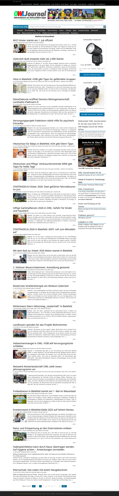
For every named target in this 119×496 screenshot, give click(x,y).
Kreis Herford (55, 4)
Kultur (61, 30)
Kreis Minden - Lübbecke (59, 81)
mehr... (74, 54)
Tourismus (74, 33)
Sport (75, 30)
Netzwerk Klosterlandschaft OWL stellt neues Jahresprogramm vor (37, 368)
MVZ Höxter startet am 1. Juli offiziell (33, 40)
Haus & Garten (52, 30)
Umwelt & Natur (83, 30)
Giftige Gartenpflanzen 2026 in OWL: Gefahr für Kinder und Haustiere (42, 209)
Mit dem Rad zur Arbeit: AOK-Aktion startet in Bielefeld (42, 250)
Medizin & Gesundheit (49, 33)
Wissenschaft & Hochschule (31, 33)
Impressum (16, 493)
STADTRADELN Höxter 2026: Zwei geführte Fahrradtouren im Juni (44, 188)
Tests (18, 33)
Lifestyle (68, 30)
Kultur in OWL (37, 308)
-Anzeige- (101, 185)
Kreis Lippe (73, 4)
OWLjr (19, 42)
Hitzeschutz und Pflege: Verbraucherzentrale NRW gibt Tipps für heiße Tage (42, 165)
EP (19, 327)
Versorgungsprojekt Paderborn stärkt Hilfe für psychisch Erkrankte (43, 122)
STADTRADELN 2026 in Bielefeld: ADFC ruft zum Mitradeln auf (44, 231)
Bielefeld (36, 4)
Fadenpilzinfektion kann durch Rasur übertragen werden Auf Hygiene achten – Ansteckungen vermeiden (43, 448)
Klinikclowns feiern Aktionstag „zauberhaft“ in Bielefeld (42, 306)
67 (59, 486)
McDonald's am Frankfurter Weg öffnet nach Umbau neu (44, 27)
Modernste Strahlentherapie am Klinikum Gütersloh (41, 285)
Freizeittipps (41, 30)
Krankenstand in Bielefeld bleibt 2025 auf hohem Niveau (43, 409)
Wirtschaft (94, 30)
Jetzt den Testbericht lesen (92, 74)
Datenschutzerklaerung (25, 493)
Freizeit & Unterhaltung (28, 191)
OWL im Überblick (26, 4)
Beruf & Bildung (30, 30)
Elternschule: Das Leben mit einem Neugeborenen (40, 469)
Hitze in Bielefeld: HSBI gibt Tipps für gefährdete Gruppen (44, 79)
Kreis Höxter (65, 4)
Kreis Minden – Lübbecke (86, 4)
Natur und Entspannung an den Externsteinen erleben (42, 428)
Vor (34, 486)
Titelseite (20, 30)
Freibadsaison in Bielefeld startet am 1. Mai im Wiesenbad (44, 391)
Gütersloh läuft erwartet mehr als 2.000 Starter (38, 58)
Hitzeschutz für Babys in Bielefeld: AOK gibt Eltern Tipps (43, 143)
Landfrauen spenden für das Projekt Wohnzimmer (40, 324)
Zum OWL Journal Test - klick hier (92, 114)
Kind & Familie (64, 33)
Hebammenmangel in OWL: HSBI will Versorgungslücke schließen (43, 345)
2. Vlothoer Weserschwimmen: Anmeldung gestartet (41, 267)
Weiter (64, 486)
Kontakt (34, 493)
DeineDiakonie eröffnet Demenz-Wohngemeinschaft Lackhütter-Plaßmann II (41, 101)
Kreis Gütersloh (45, 4)
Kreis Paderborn (100, 4)
